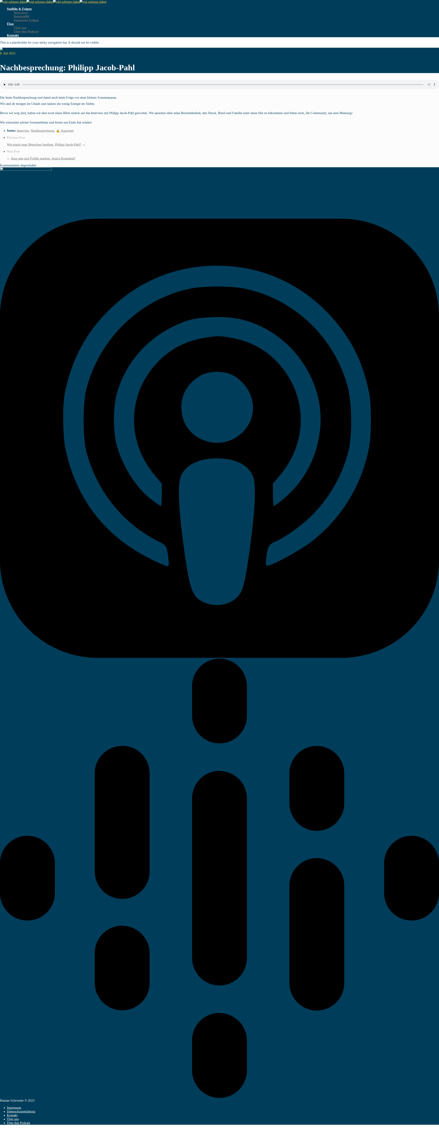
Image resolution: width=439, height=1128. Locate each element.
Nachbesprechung (42, 130)
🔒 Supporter (65, 130)
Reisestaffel (21, 16)
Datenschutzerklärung (21, 1111)
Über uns (20, 28)
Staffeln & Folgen (19, 9)
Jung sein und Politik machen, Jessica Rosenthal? (43, 158)
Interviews (21, 12)
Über (10, 24)
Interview (23, 130)
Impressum (14, 1107)
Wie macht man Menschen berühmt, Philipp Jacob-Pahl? (44, 144)
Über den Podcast (26, 31)
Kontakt (13, 35)
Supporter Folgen (26, 20)
